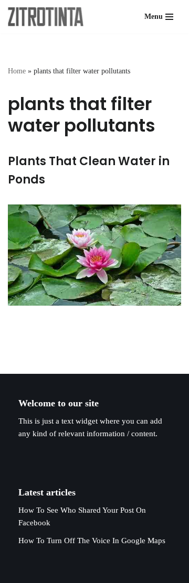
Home (17, 71)
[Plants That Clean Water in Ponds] (94, 255)
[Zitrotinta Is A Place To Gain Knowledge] (48, 16)
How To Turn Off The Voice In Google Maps (91, 540)
